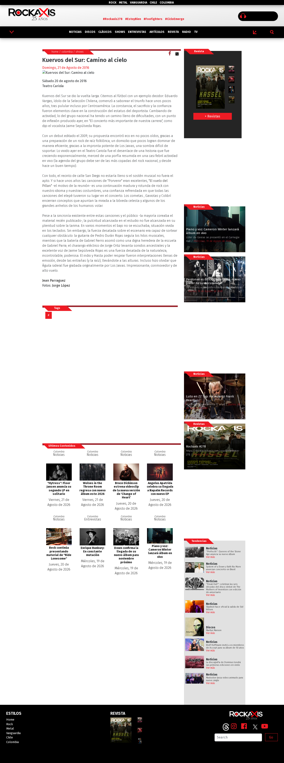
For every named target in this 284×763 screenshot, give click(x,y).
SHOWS (120, 32)
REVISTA (173, 32)
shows (80, 51)
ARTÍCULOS (156, 32)
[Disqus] (111, 381)
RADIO (186, 32)
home (55, 51)
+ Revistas (212, 116)
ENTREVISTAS (137, 32)
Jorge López (61, 285)
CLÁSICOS (105, 32)
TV (196, 32)
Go (271, 737)
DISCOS (90, 32)
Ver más (210, 557)
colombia (67, 51)
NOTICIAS (75, 32)
